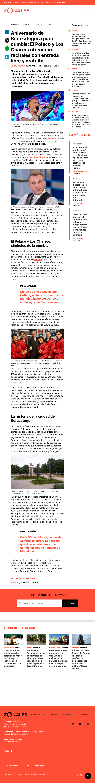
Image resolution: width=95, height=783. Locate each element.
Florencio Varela (80, 171)
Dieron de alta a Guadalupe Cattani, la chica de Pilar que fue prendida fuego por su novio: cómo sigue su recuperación (42, 297)
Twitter (73, 723)
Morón (29, 648)
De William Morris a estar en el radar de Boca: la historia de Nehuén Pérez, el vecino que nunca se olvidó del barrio (81, 59)
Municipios (15, 24)
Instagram (87, 723)
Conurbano (50, 138)
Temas (39, 24)
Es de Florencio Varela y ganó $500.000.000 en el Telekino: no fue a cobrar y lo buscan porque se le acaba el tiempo (80, 157)
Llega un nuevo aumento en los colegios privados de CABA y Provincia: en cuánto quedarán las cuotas (81, 40)
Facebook (65, 723)
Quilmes (15, 563)
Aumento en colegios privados (23, 2)
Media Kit (8, 751)
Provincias (68, 715)
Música (36, 583)
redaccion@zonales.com (13, 741)
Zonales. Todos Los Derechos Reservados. (31, 774)
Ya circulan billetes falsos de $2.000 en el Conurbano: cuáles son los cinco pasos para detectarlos (80, 191)
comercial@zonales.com (13, 739)
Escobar (75, 648)
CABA (44, 715)
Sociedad (49, 24)
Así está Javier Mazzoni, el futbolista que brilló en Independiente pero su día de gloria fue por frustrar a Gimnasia (80, 224)
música (38, 259)
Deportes (76, 240)
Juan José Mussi (36, 157)
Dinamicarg (39, 766)
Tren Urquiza (63, 2)
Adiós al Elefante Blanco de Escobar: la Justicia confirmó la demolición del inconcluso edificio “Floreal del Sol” (81, 659)
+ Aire (26, 766)
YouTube (80, 723)
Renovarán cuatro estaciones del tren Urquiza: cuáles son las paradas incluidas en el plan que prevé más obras (81, 121)
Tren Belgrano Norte (51, 2)
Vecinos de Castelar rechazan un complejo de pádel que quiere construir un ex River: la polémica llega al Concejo (81, 101)
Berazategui (28, 24)
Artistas (15, 583)
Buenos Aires (78, 203)
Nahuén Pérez (39, 2)
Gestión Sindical (11, 766)
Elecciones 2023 (83, 715)
